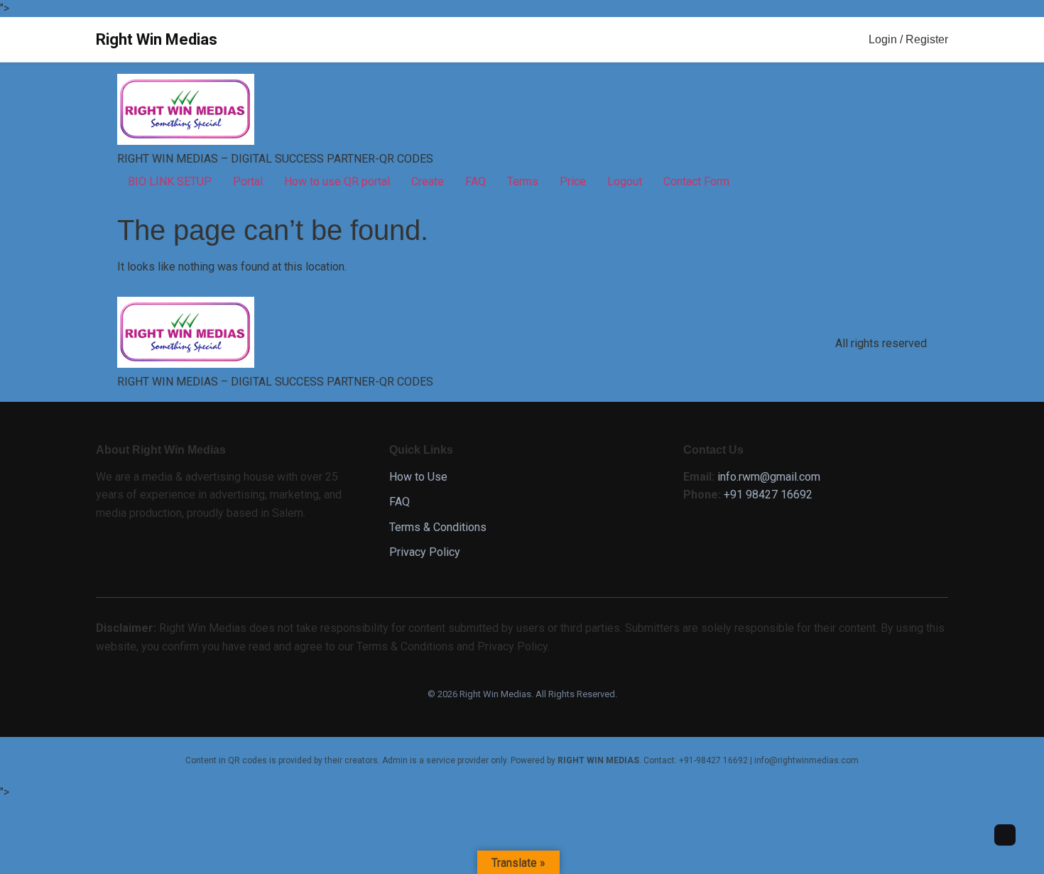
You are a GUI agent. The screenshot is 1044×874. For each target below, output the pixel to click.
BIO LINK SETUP (170, 181)
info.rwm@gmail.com (768, 477)
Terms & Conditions (437, 527)
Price (573, 181)
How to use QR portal (337, 181)
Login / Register (908, 39)
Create (427, 181)
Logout (624, 181)
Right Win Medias (156, 39)
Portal (248, 181)
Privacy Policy (424, 552)
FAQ (475, 181)
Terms (522, 181)
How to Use (418, 477)
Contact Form (696, 181)
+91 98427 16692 (768, 494)
